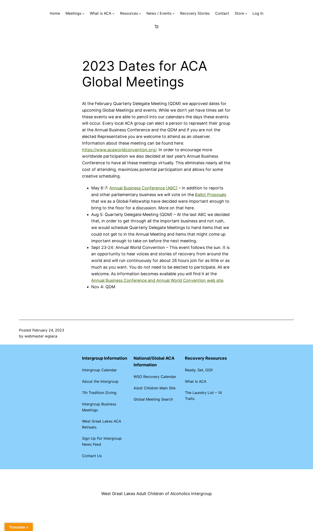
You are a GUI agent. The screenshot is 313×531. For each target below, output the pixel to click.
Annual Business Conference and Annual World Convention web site (157, 280)
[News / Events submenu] (173, 13)
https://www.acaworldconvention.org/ (119, 149)
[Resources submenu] (140, 13)
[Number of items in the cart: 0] (156, 26)
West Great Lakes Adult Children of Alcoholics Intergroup (156, 493)
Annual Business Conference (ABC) (143, 188)
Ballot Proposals (210, 194)
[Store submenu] (246, 13)
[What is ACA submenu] (113, 13)
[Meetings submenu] (83, 13)
